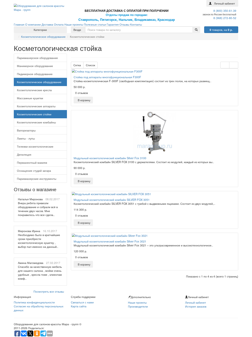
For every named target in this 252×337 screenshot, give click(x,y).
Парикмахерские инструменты (36, 179)
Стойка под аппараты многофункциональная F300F (107, 77)
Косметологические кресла (34, 90)
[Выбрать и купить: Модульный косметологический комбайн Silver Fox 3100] (154, 132)
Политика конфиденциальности (34, 302)
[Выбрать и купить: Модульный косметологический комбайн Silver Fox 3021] (154, 236)
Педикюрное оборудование (35, 74)
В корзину (83, 100)
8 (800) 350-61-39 (224, 11)
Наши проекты (73, 24)
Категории (40, 30)
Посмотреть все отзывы (48, 291)
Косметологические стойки (34, 114)
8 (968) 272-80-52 (224, 18)
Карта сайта (78, 306)
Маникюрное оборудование (35, 66)
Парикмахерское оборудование (37, 58)
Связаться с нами (82, 302)
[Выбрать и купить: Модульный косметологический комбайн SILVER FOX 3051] (154, 194)
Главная (19, 24)
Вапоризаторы (26, 130)
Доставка (47, 24)
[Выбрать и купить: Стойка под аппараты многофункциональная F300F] (154, 71)
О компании (33, 24)
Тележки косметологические (35, 146)
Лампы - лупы (26, 138)
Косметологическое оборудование (43, 37)
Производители (138, 306)
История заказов (195, 306)
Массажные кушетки (30, 98)
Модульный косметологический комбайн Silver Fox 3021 (110, 241)
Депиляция (24, 154)
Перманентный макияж (32, 162)
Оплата (59, 24)
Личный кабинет (195, 302)
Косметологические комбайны (36, 122)
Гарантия (113, 24)
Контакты (136, 24)
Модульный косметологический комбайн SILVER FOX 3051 (112, 200)
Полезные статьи (95, 24)
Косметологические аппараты (36, 106)
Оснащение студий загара (34, 171)
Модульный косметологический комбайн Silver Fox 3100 (110, 158)
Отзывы (124, 24)
